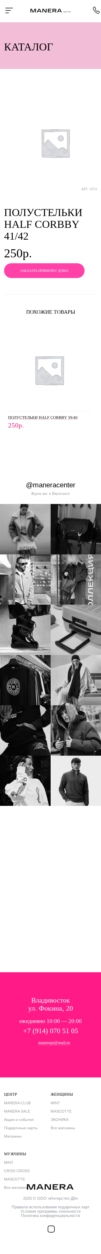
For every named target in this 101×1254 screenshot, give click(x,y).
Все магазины (63, 1128)
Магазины (13, 1136)
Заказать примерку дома (44, 271)
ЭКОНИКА (59, 1119)
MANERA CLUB (17, 1103)
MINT (55, 1103)
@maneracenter (50, 485)
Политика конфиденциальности (50, 1215)
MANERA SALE (17, 1111)
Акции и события (19, 1119)
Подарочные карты (21, 1128)
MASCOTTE (61, 1111)
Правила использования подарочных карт (51, 1207)
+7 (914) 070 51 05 (50, 1031)
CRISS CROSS (17, 1171)
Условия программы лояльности (50, 1211)
